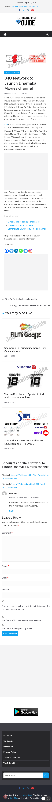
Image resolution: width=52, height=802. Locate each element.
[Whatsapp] (21, 251)
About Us (7, 735)
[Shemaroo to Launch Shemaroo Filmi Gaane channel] (26, 320)
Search (46, 775)
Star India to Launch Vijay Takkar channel (27, 228)
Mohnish (14, 493)
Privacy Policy (9, 752)
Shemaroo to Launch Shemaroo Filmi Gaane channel (25, 349)
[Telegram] (25, 251)
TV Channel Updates (12, 72)
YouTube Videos (10, 763)
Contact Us (8, 741)
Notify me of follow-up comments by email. (22, 620)
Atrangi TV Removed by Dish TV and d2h (28, 305)
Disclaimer (8, 746)
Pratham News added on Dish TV (24, 6)
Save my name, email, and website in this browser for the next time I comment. (26, 608)
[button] (46, 798)
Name (5, 566)
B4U (6, 125)
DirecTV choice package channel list (24, 221)
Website (5, 589)
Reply (11, 511)
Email (5, 577)
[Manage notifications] (5, 797)
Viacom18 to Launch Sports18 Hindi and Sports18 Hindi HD (24, 396)
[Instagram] (30, 251)
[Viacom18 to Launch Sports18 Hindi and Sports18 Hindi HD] (26, 366)
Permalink (36, 497)
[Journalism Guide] (5, 34)
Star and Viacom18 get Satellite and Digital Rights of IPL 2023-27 (24, 442)
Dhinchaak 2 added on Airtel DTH (23, 225)
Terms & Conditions (12, 757)
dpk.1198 (23, 93)
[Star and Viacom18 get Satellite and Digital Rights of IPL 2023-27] (26, 412)
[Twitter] (11, 251)
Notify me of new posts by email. (17, 628)
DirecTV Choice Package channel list (21, 299)
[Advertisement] (26, 171)
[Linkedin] (16, 251)
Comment (7, 533)
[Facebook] (7, 251)
